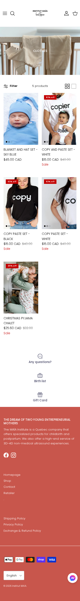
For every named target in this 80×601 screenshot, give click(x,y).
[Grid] (67, 86)
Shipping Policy (14, 518)
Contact (9, 487)
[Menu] (5, 13)
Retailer (9, 493)
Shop (7, 481)
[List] (73, 86)
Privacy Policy (13, 524)
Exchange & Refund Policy (22, 531)
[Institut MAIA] (40, 13)
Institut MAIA (19, 586)
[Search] (15, 13)
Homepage (12, 475)
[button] (73, 578)
